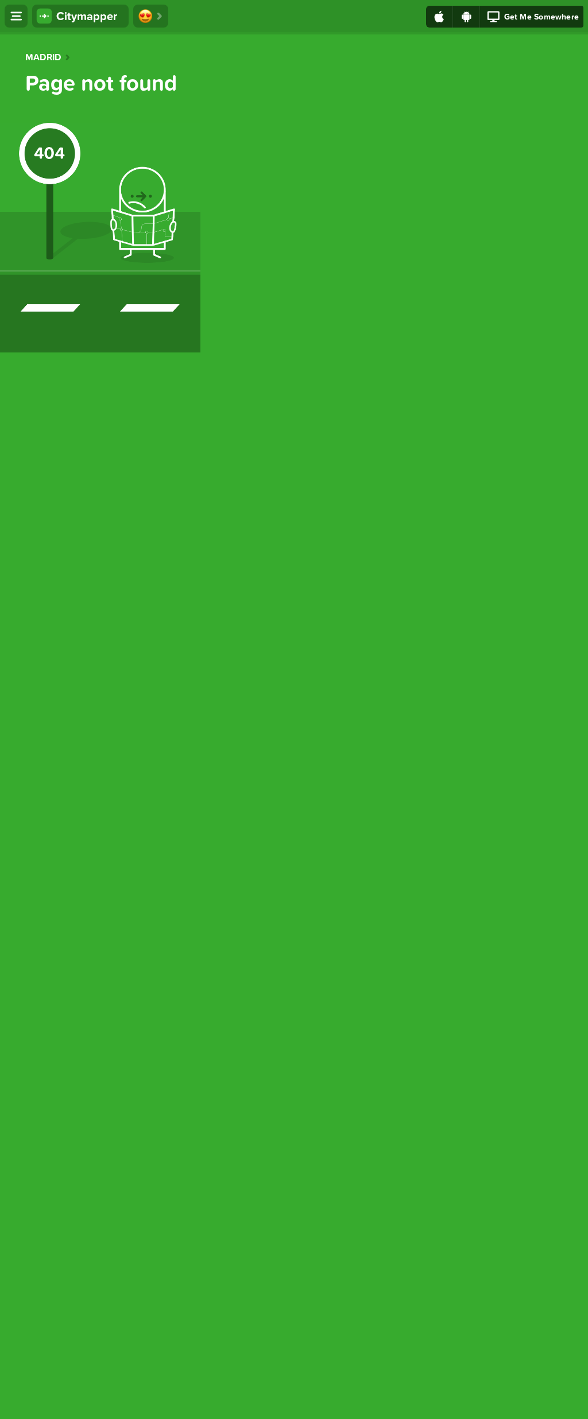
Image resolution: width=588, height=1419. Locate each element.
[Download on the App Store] (439, 17)
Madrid (43, 57)
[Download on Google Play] (466, 17)
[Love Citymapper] (150, 16)
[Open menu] (16, 16)
